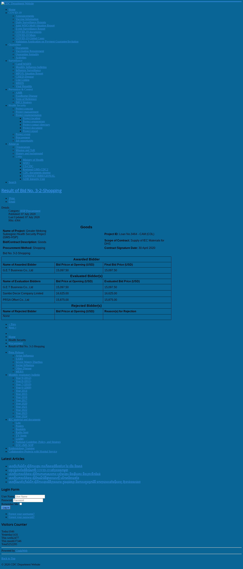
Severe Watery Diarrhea (29, 361)
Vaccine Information (27, 19)
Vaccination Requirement (30, 51)
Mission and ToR (25, 150)
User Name (7, 496)
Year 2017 (21, 400)
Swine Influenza (25, 365)
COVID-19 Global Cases (30, 38)
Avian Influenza (25, 355)
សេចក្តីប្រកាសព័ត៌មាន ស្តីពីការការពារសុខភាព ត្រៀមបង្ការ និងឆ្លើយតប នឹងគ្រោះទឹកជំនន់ (55, 474)
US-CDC (28, 166)
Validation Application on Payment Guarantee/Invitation (47, 41)
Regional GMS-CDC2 (35, 169)
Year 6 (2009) (23, 387)
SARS (19, 358)
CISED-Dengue (25, 76)
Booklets (21, 429)
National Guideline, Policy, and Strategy (38, 441)
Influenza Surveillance (28, 70)
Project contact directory (36, 124)
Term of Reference (26, 99)
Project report (30, 131)
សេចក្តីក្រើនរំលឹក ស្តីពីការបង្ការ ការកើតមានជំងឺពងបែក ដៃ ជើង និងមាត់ (45, 466)
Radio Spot (22, 432)
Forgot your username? (22, 513)
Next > (12, 327)
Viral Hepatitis (24, 86)
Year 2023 (21, 413)
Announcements (25, 15)
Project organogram (34, 121)
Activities (21, 57)
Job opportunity (24, 140)
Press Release (16, 352)
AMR (19, 92)
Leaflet (19, 438)
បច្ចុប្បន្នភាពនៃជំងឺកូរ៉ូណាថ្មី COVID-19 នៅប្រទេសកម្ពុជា (38, 470)
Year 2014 (21, 390)
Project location (31, 118)
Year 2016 (21, 397)
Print (12, 198)
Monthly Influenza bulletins (31, 67)
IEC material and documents (24, 419)
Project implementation (28, 115)
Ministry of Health (33, 159)
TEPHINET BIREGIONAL (39, 175)
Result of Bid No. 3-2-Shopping (31, 190)
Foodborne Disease (26, 95)
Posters (20, 425)
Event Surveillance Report (30, 28)
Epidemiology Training (22, 448)
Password (7, 500)
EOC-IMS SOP (24, 445)
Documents (22, 47)
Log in (6, 507)
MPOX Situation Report (29, 73)
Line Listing (22, 79)
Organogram (23, 147)
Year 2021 (21, 406)
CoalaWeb (21, 550)
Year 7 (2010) (23, 384)
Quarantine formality (27, 54)
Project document (32, 127)
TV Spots (21, 435)
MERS (19, 371)
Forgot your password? (22, 517)
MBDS (20, 83)
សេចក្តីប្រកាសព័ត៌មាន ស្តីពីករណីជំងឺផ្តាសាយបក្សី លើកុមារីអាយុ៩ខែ (44, 477)
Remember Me (9, 504)
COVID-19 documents (28, 31)
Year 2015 (21, 393)
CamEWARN (23, 63)
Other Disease (23, 368)
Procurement (23, 137)
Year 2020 (21, 403)
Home (12, 336)
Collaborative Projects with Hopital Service (33, 451)
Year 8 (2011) (23, 381)
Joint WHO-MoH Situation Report (35, 25)
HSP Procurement (30, 210)
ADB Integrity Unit (34, 178)
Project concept (24, 108)
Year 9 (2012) (23, 377)
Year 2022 (21, 409)
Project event (23, 134)
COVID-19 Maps (26, 35)
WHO (26, 163)
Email (12, 201)
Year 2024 (21, 416)
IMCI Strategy (24, 102)
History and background (29, 153)
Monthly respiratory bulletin (24, 374)
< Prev (12, 324)
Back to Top (8, 558)
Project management (27, 111)
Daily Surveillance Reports (31, 22)
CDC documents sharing (37, 172)
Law (18, 422)
